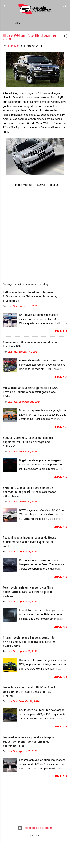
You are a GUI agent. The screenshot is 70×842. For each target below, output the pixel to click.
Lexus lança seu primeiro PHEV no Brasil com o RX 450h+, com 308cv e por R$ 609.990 (29, 692)
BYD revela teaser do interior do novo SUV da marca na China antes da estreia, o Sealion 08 (30, 296)
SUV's (41, 184)
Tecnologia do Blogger (37, 827)
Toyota (54, 184)
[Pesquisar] (65, 7)
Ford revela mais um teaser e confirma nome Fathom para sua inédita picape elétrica (28, 592)
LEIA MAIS (60, 331)
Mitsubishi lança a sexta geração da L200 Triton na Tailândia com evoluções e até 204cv (31, 392)
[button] (65, 36)
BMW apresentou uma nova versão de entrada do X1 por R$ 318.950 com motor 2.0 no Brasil (29, 492)
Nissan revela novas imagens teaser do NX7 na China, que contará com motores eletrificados (29, 642)
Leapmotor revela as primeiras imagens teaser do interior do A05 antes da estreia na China (29, 742)
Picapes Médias (22, 184)
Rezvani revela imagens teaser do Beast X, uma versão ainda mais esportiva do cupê (29, 542)
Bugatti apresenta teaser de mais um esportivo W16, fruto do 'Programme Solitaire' (28, 442)
